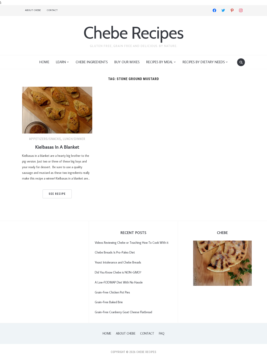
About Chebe (33, 10)
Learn (61, 62)
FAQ (161, 333)
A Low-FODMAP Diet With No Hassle (119, 282)
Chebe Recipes (133, 33)
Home (44, 62)
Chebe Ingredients (92, 62)
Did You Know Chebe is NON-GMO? (118, 272)
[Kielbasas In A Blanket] (57, 110)
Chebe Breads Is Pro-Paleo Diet (115, 252)
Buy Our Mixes (127, 62)
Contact (52, 10)
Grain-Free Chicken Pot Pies (112, 292)
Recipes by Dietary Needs (204, 62)
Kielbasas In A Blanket (57, 147)
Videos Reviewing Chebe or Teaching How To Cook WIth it (131, 243)
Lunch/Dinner (74, 139)
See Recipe (57, 193)
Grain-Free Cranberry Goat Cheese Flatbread (123, 312)
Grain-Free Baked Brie (109, 302)
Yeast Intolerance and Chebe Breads (118, 262)
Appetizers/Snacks (45, 139)
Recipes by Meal (159, 62)
